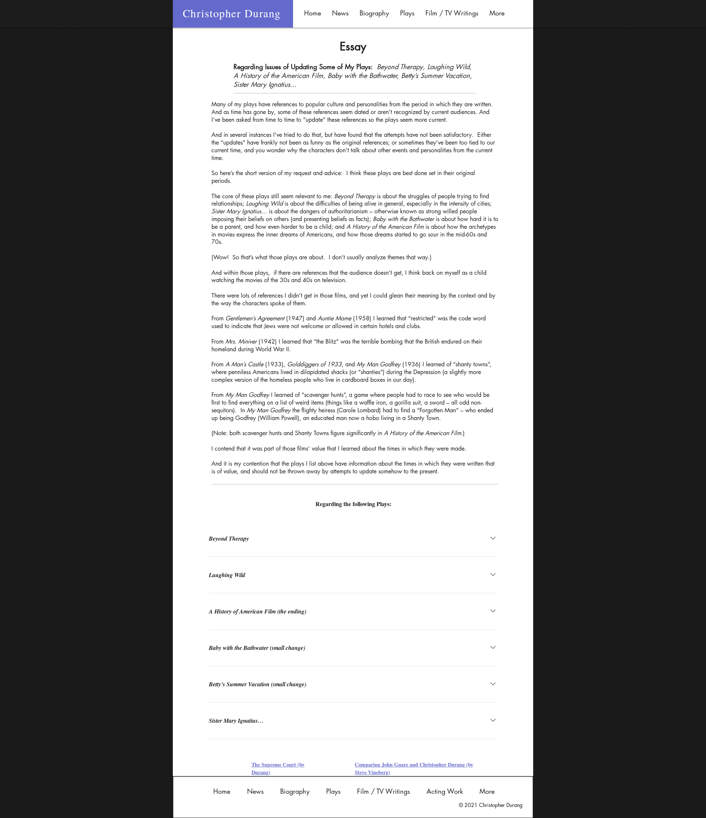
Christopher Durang (232, 13)
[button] (374, 13)
